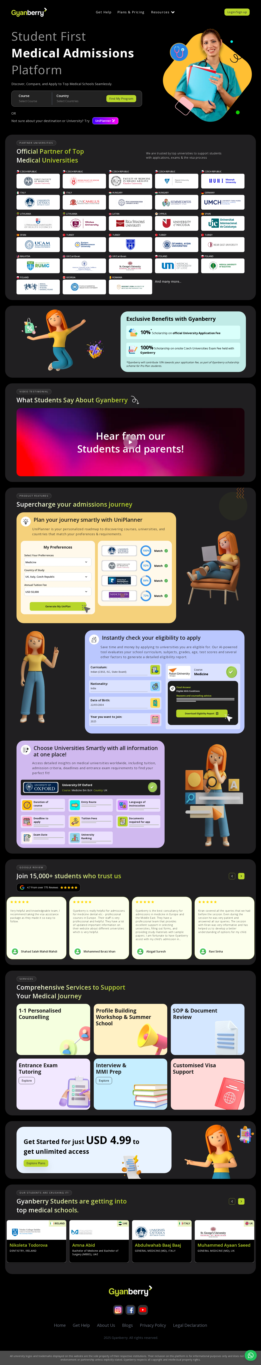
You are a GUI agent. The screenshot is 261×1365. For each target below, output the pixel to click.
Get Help (104, 12)
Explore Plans (35, 1163)
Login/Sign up (237, 12)
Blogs (127, 1325)
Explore (27, 1081)
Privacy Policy (153, 1325)
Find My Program (121, 99)
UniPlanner (103, 121)
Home (60, 1325)
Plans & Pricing (131, 12)
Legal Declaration (190, 1325)
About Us (106, 1325)
